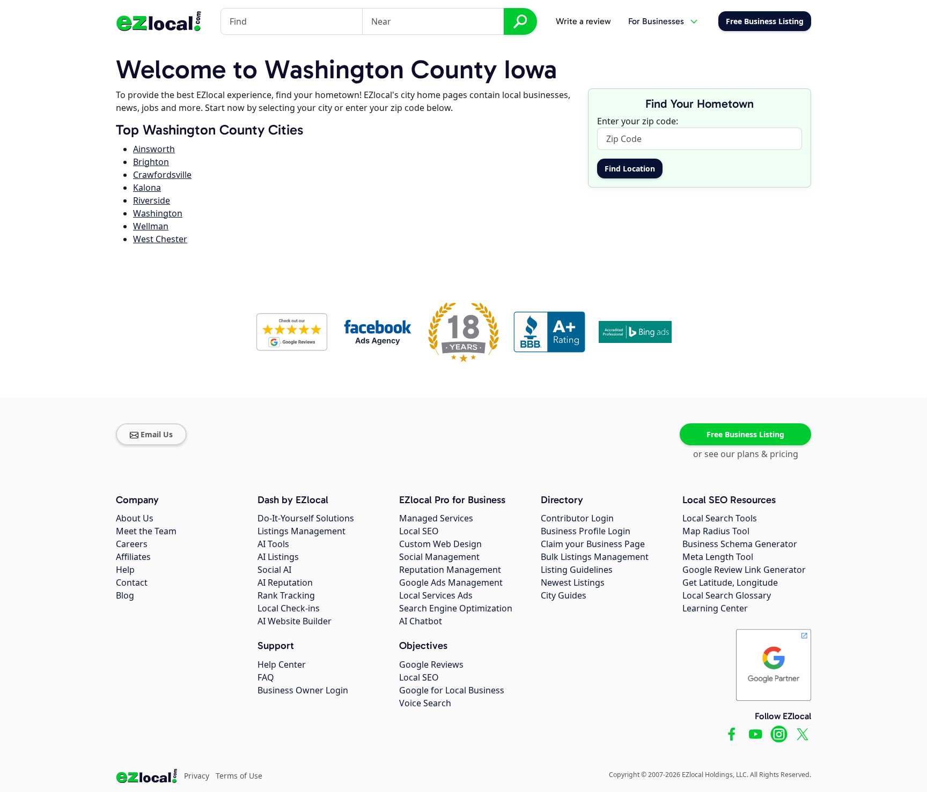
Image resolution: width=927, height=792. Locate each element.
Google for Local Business (451, 690)
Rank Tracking (286, 595)
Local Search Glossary (726, 595)
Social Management (439, 557)
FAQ (266, 677)
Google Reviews (431, 664)
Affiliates (133, 557)
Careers (132, 544)
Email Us (157, 434)
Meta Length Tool (717, 557)
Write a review (583, 21)
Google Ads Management (451, 582)
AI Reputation (285, 582)
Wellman (150, 226)
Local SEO (419, 531)
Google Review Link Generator (744, 570)
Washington (157, 213)
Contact (132, 582)
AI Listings (278, 557)
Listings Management (301, 531)
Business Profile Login (585, 531)
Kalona (147, 187)
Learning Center (715, 608)
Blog (125, 595)
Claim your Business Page (593, 544)
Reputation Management (450, 570)
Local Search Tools (719, 518)
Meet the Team (146, 531)
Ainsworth (154, 149)
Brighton (151, 162)
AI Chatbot (420, 621)
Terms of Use (239, 776)
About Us (134, 518)
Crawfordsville (162, 175)
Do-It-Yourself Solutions (306, 518)
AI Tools (273, 544)
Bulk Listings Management (595, 557)
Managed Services (436, 518)
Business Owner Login (303, 690)
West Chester (160, 239)
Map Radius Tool (715, 531)
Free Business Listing (745, 434)
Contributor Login (577, 518)
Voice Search (425, 703)
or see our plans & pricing (745, 454)
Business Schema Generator (739, 544)
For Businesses (656, 21)
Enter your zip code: (637, 121)
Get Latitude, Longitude (730, 582)
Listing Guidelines (577, 570)
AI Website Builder (295, 621)
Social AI (274, 570)
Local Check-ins (289, 608)
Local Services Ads (436, 595)
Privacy (196, 776)
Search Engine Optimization (455, 608)
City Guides (563, 595)
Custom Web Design (440, 544)
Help (125, 570)
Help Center (282, 664)
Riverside (151, 200)
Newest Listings (573, 582)
